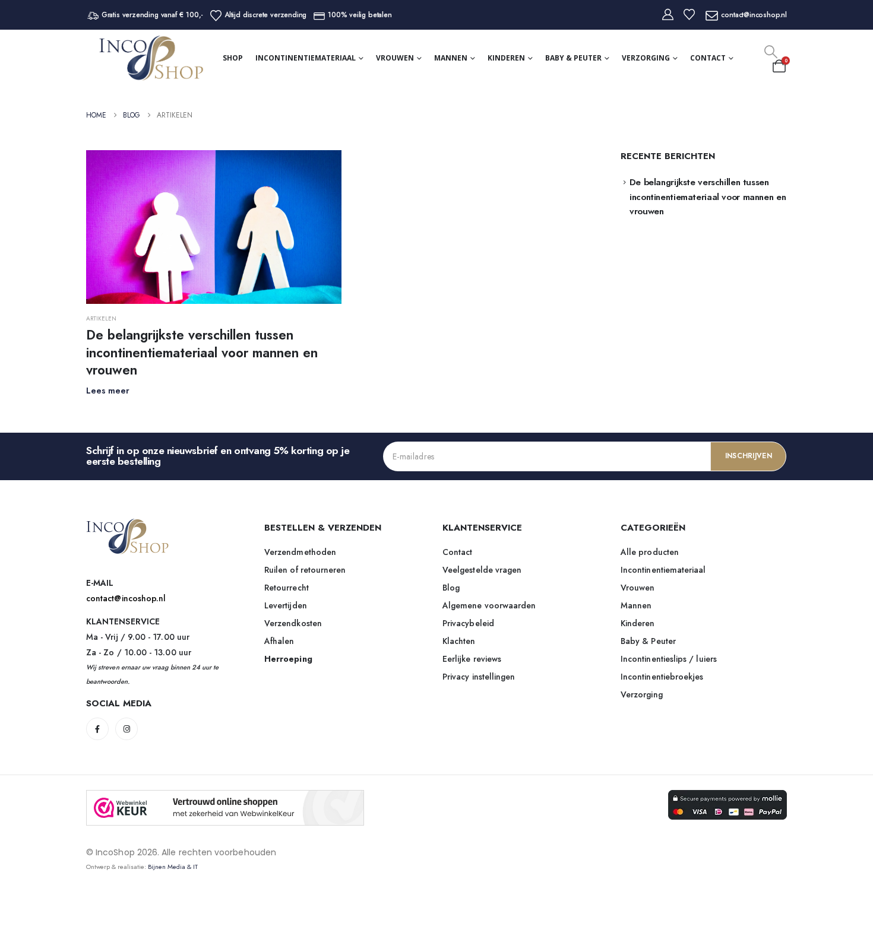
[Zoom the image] (127, 525)
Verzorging (646, 58)
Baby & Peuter (573, 58)
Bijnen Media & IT (173, 866)
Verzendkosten (293, 623)
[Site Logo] (151, 58)
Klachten (459, 641)
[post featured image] (213, 227)
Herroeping (288, 659)
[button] (771, 52)
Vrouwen (395, 58)
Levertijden (285, 605)
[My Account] (668, 15)
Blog (451, 588)
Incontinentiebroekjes (662, 677)
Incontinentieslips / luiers (669, 659)
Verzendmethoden (300, 552)
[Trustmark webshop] (225, 808)
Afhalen (279, 641)
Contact (708, 58)
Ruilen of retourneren (305, 570)
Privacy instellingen (478, 677)
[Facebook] (97, 729)
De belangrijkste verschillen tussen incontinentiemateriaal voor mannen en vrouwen (202, 352)
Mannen (450, 58)
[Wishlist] (689, 15)
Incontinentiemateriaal (305, 58)
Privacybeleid (468, 623)
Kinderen (506, 58)
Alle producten (650, 552)
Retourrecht (286, 588)
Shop (233, 58)
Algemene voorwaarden (489, 605)
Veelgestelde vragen (481, 570)
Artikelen (101, 318)
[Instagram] (126, 729)
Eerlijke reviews (471, 659)
